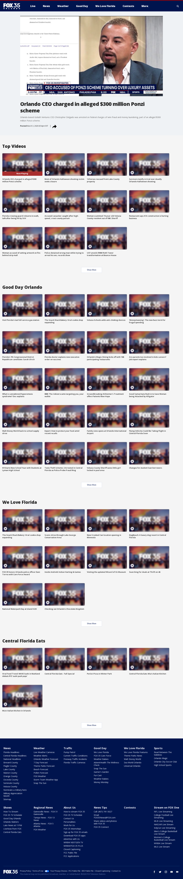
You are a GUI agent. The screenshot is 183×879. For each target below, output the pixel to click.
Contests (130, 807)
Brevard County (10, 762)
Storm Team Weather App (46, 779)
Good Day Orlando (12, 818)
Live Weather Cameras (44, 752)
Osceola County (10, 779)
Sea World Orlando (132, 762)
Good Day (100, 748)
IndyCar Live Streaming (164, 827)
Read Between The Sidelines (163, 753)
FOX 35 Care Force (102, 755)
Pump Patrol (69, 752)
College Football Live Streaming (163, 816)
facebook (154, 872)
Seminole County (11, 783)
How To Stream (10, 811)
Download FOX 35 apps (74, 835)
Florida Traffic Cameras (74, 762)
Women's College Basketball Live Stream (164, 838)
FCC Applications (71, 856)
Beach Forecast (41, 769)
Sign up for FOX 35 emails (75, 832)
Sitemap (7, 799)
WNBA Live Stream (163, 843)
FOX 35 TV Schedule (12, 815)
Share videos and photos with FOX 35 (105, 822)
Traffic (68, 748)
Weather (39, 748)
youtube (171, 872)
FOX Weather (40, 776)
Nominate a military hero (15, 790)
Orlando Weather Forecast (46, 759)
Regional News (43, 807)
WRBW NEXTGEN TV (73, 842)
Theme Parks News (133, 755)
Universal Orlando (132, 766)
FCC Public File (70, 852)
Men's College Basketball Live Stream (165, 832)
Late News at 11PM (12, 825)
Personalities (69, 822)
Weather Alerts (40, 755)
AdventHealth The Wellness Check (106, 763)
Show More (91, 270)
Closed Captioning (72, 849)
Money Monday (101, 782)
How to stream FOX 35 (74, 811)
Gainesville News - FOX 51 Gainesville (46, 813)
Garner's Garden (101, 772)
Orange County (10, 776)
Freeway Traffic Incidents (75, 759)
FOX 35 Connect (101, 827)
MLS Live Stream (162, 846)
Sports (158, 748)
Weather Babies (101, 759)
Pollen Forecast (41, 772)
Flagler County (10, 766)
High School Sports (163, 765)
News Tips (100, 807)
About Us (69, 807)
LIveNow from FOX (12, 828)
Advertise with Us (72, 839)
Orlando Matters (11, 822)
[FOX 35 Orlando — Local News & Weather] (12, 6)
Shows (7, 807)
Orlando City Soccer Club (165, 761)
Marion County (10, 772)
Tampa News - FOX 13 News (44, 819)
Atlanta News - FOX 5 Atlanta (43, 824)
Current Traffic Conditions (75, 755)
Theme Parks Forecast (44, 766)
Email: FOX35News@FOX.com (105, 816)
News (7, 748)
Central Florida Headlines (14, 755)
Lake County (9, 769)
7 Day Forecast (41, 762)
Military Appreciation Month (12, 794)
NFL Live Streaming (163, 811)
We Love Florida (101, 752)
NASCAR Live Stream (163, 824)
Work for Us (69, 825)
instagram (166, 872)
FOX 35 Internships (72, 828)
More (145, 6)
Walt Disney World (132, 759)
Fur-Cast (98, 775)
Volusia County (10, 786)
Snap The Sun (40, 783)
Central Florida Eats (12, 832)
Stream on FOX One (166, 807)
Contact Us (69, 818)
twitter (160, 872)
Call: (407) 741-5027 (103, 811)
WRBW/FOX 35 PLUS (73, 845)
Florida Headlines (11, 752)
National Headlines (12, 759)
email (177, 872)
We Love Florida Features (136, 752)
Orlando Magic (161, 758)
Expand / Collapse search (178, 6)
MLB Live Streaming (163, 821)
